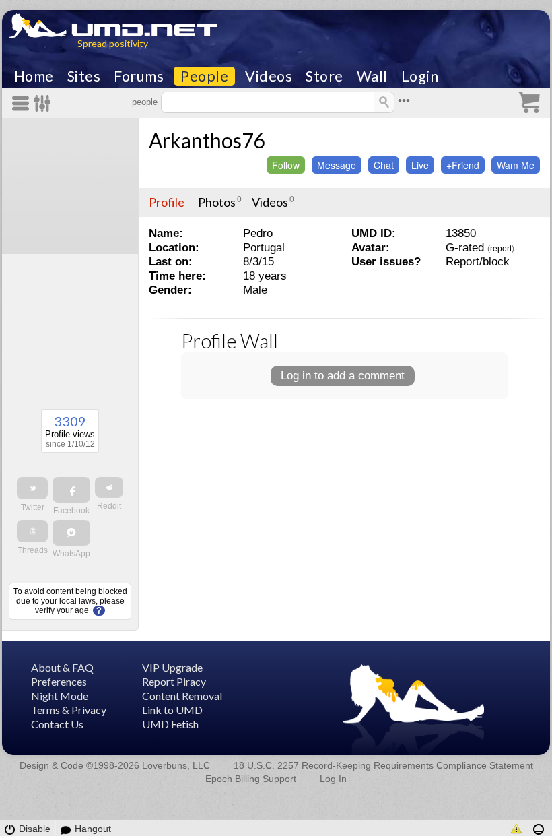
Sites (84, 76)
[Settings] (43, 103)
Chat (384, 165)
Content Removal (182, 695)
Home (34, 76)
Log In (333, 778)
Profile (166, 202)
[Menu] (23, 103)
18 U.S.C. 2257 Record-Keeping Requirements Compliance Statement (383, 765)
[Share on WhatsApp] (71, 533)
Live (420, 165)
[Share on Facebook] (71, 490)
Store (324, 76)
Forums (139, 76)
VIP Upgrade (172, 667)
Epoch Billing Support (250, 778)
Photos (217, 202)
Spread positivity (112, 43)
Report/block (478, 261)
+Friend (462, 165)
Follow (286, 165)
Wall (372, 76)
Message (336, 165)
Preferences (59, 681)
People (204, 76)
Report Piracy (174, 681)
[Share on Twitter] (32, 488)
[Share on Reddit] (109, 487)
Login (420, 76)
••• (404, 100)
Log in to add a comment (343, 375)
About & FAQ (62, 667)
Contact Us (57, 723)
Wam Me (515, 165)
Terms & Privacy (68, 709)
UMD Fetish (170, 723)
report (501, 248)
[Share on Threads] (32, 531)
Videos (268, 76)
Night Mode (59, 695)
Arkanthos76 (207, 140)
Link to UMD (172, 709)
